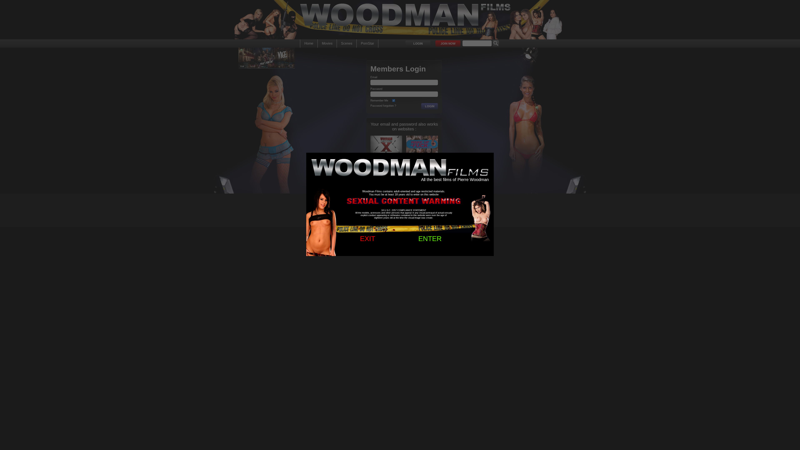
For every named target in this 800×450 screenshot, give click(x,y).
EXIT (367, 238)
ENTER (430, 238)
